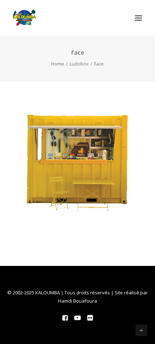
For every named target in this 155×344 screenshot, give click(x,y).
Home (57, 63)
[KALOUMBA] (24, 18)
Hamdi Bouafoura (77, 301)
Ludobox (79, 63)
